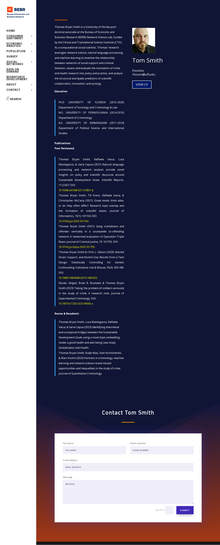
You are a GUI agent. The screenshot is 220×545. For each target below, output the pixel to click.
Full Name (68, 443)
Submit (185, 510)
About (11, 84)
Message (67, 477)
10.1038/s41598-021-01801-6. (76, 190)
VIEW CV (142, 84)
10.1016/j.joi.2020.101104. (74, 221)
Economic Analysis (14, 45)
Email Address (70, 460)
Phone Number (138, 443)
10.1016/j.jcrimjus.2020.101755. (77, 247)
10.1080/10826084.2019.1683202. (78, 278)
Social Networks (14, 63)
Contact (13, 90)
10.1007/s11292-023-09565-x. (76, 303)
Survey (12, 56)
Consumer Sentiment (14, 37)
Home (10, 31)
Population (15, 51)
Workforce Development (17, 78)
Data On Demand (12, 70)
